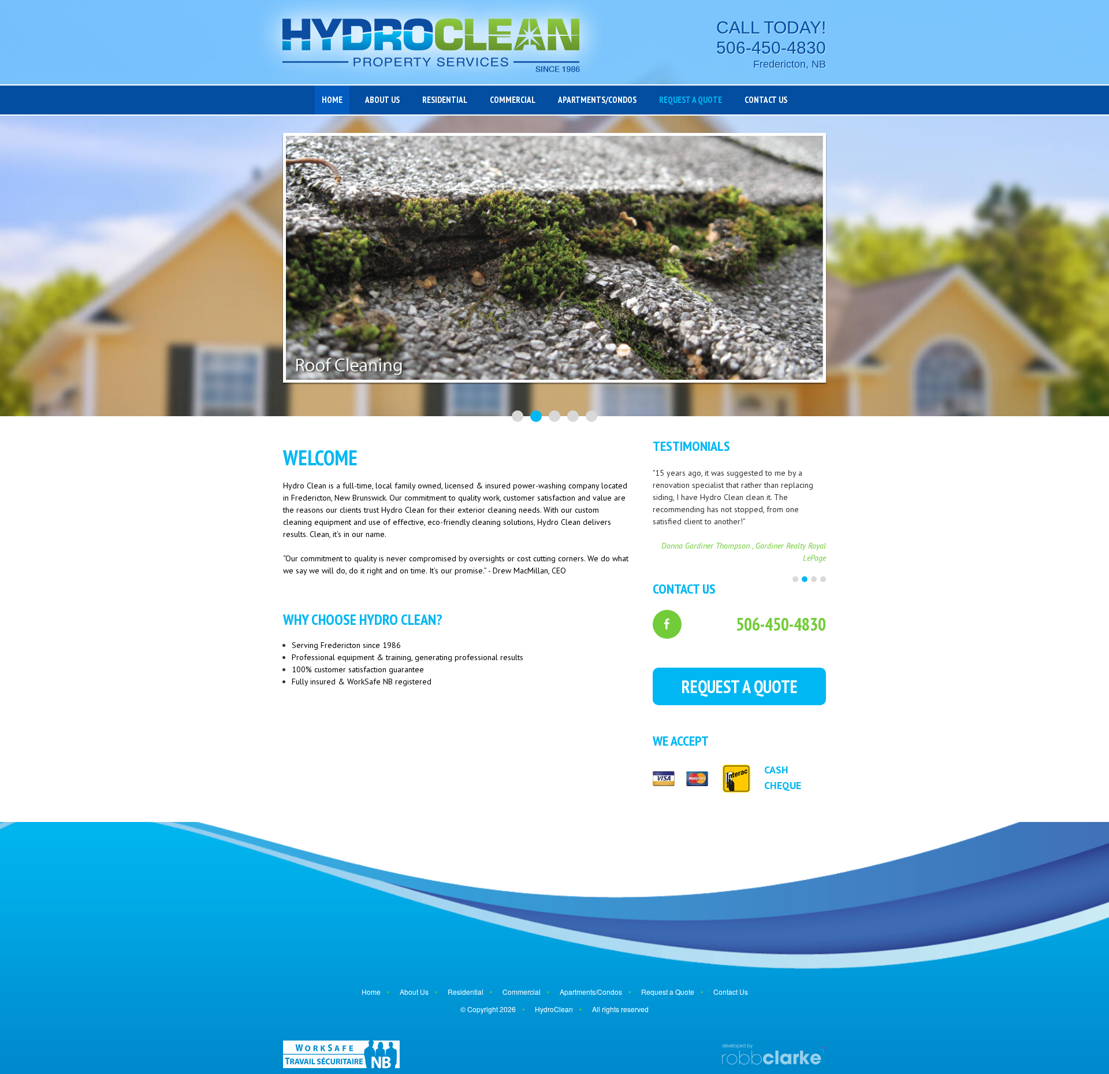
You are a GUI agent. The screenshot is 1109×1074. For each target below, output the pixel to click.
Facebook (667, 624)
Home (332, 99)
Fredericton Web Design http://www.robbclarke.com (773, 1054)
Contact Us (766, 99)
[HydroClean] (430, 42)
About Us (382, 99)
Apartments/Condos (597, 99)
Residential (444, 99)
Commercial (512, 99)
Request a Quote (690, 99)
